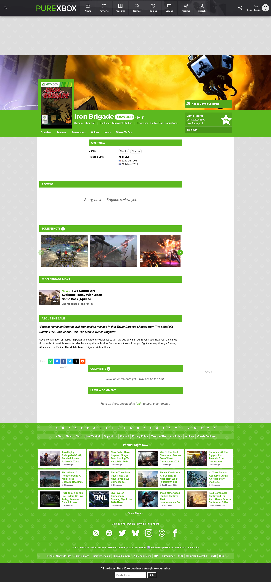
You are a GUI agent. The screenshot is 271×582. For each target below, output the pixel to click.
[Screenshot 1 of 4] (64, 251)
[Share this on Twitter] (70, 361)
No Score (192, 129)
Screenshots (79, 132)
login (139, 403)
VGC (180, 556)
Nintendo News (142, 556)
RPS (221, 556)
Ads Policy (176, 436)
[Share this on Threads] (76, 361)
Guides (95, 132)
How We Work (93, 436)
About (69, 436)
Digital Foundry (121, 556)
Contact (124, 436)
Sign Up (257, 10)
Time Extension (101, 556)
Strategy (136, 151)
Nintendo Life (63, 556)
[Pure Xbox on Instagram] (148, 533)
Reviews (61, 132)
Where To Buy (124, 132)
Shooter (124, 151)
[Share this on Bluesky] (57, 361)
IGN (156, 556)
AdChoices (156, 547)
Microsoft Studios (122, 123)
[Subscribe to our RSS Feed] (96, 533)
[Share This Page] (239, 7)
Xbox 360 (90, 123)
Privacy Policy (140, 436)
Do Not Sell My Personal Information (181, 547)
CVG (213, 556)
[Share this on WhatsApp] (50, 361)
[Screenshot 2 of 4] (113, 251)
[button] (180, 252)
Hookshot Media (88, 547)
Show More (135, 513)
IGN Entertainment (116, 547)
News (107, 132)
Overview (46, 132)
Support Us (110, 436)
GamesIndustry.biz (196, 556)
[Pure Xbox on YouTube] (109, 533)
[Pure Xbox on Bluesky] (135, 533)
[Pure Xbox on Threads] (162, 533)
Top (59, 436)
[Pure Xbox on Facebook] (175, 533)
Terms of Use (159, 436)
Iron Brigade (103, 116)
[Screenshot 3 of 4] (163, 251)
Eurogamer (168, 556)
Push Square (82, 556)
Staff (78, 436)
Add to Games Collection (205, 103)
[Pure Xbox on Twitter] (122, 533)
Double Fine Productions (163, 123)
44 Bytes (141, 547)
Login (249, 10)
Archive (189, 436)
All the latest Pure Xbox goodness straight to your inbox (135, 568)
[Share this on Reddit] (82, 361)
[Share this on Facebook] (63, 361)
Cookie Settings (206, 436)
